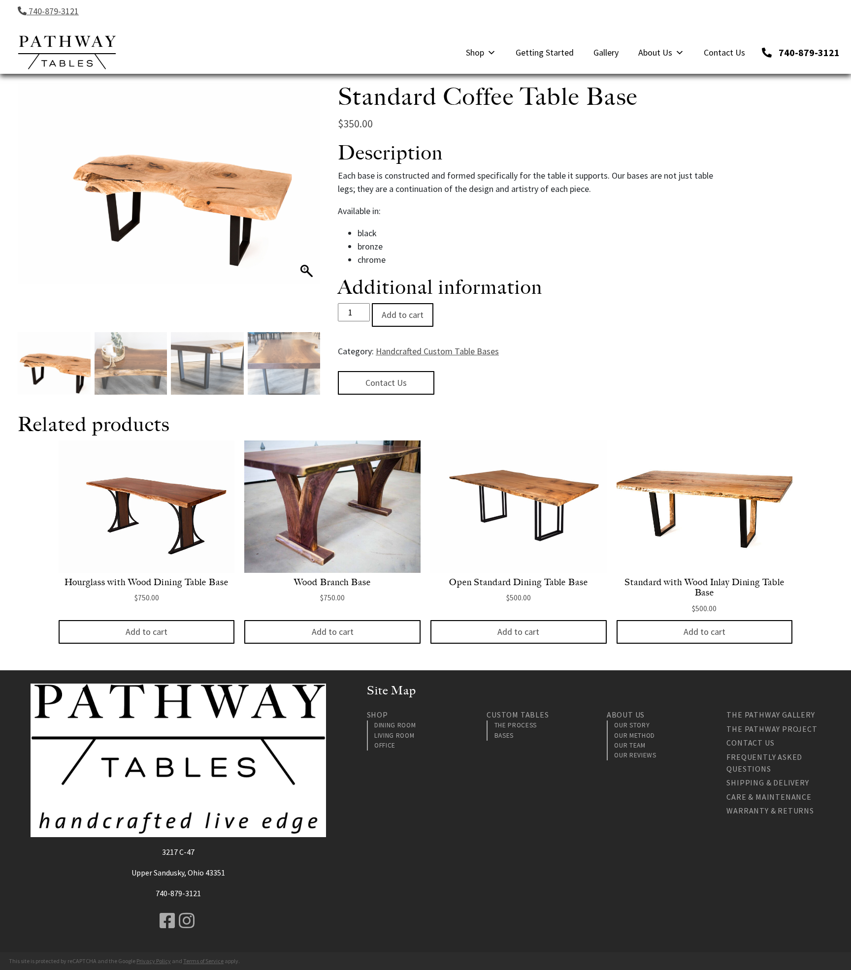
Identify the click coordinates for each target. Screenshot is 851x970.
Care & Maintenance (768, 797)
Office (384, 745)
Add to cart (403, 314)
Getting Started (545, 52)
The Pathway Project (771, 729)
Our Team (629, 745)
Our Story (632, 725)
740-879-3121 (53, 11)
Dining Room (395, 725)
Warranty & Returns (770, 810)
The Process (515, 725)
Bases (504, 735)
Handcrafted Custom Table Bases (437, 351)
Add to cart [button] (146, 631)
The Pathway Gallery (770, 715)
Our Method (634, 735)
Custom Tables (518, 715)
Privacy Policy (153, 961)
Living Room (394, 735)
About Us (655, 52)
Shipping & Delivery (767, 782)
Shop (475, 52)
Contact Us (724, 52)
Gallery (606, 52)
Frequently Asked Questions (764, 763)
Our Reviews (635, 755)
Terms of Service (203, 961)
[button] (307, 212)
